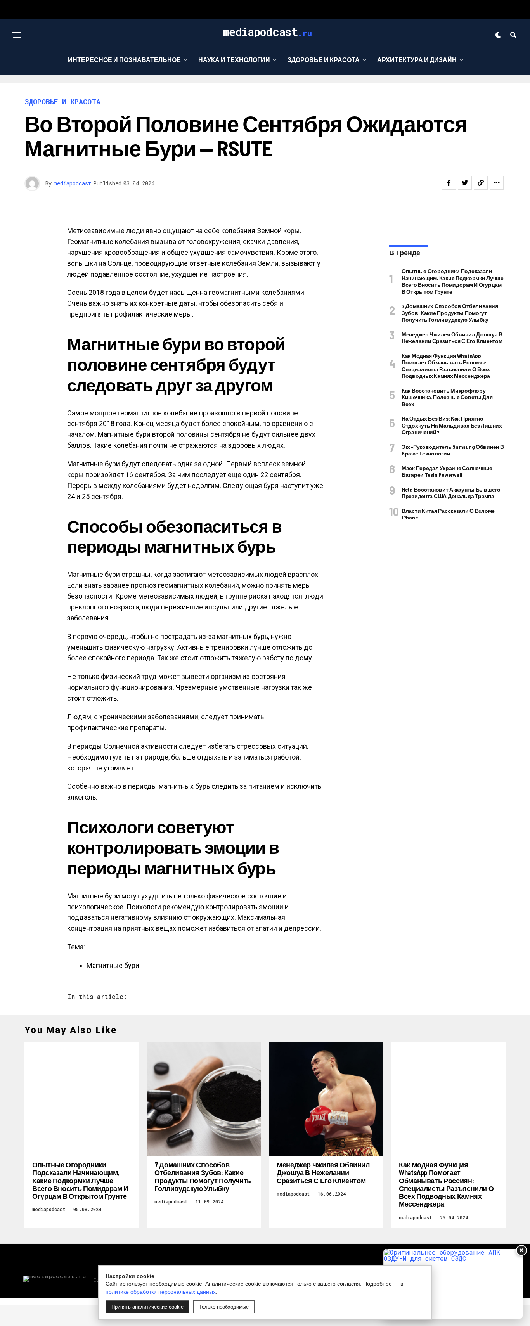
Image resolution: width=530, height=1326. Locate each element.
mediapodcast (72, 183)
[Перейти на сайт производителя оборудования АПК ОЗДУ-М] (453, 1284)
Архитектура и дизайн (417, 59)
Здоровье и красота (324, 59)
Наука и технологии (234, 59)
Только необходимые (224, 1307)
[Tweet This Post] (465, 183)
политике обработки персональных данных (161, 1292)
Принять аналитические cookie (147, 1307)
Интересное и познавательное (124, 59)
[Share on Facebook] (449, 183)
